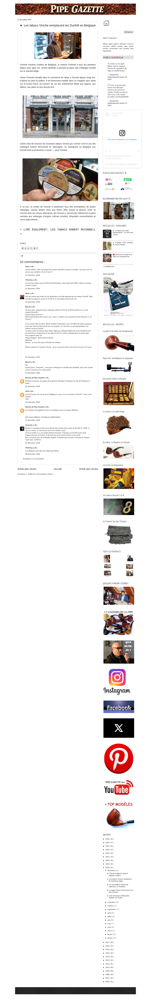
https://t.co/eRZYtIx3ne (116, 71)
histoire (105, 48)
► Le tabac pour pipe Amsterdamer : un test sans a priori (123, 233)
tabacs (105, 44)
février (110, 934)
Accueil (57, 469)
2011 (107, 964)
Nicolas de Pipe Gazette (35, 378)
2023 (107, 850)
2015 (107, 949)
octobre (110, 906)
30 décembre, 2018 (32, 454)
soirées (120, 46)
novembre (111, 902)
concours (106, 46)
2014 (107, 953)
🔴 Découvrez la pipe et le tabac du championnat (122, 255)
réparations (107, 51)
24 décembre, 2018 (32, 443)
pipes (111, 44)
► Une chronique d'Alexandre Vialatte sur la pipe (118, 897)
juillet (109, 916)
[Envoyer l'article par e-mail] (21, 256)
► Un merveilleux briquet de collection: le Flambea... (117, 886)
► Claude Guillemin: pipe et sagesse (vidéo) (117, 874)
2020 (107, 860)
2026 (107, 839)
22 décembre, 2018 (32, 275)
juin (109, 920)
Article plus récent (26, 469)
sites (132, 48)
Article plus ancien (88, 469)
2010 (107, 967)
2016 (107, 946)
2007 (107, 978)
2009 (107, 971)
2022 (107, 853)
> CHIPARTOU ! (109, 267)
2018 (107, 867)
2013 (107, 957)
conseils (126, 48)
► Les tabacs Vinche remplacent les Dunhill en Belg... (119, 880)
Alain (27, 293)
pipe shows (129, 46)
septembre (111, 909)
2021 (107, 857)
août (109, 913)
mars (109, 931)
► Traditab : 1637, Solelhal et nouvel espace (123, 243)
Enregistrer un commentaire (33, 459)
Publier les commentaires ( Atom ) (40, 474)
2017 (107, 942)
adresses (123, 44)
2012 (107, 960)
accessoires (113, 48)
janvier (110, 938)
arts (120, 48)
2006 (107, 982)
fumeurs (130, 44)
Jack (27, 391)
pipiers (116, 44)
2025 (107, 842)
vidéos (113, 46)
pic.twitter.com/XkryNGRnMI (118, 97)
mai (109, 923)
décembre (111, 870)
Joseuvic (29, 425)
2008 (107, 974)
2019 (107, 864)
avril (109, 927)
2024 (107, 846)
